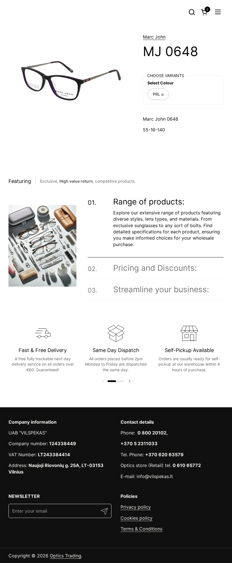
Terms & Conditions (141, 529)
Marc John (154, 37)
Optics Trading (65, 555)
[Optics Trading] (22, 12)
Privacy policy (136, 507)
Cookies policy (136, 518)
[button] (191, 12)
